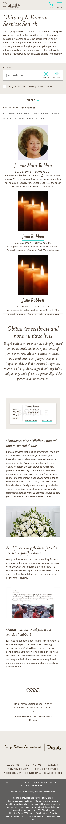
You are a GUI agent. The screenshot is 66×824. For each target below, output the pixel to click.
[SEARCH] (57, 74)
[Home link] (12, 5)
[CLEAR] (46, 74)
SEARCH (9, 67)
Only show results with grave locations (30, 86)
